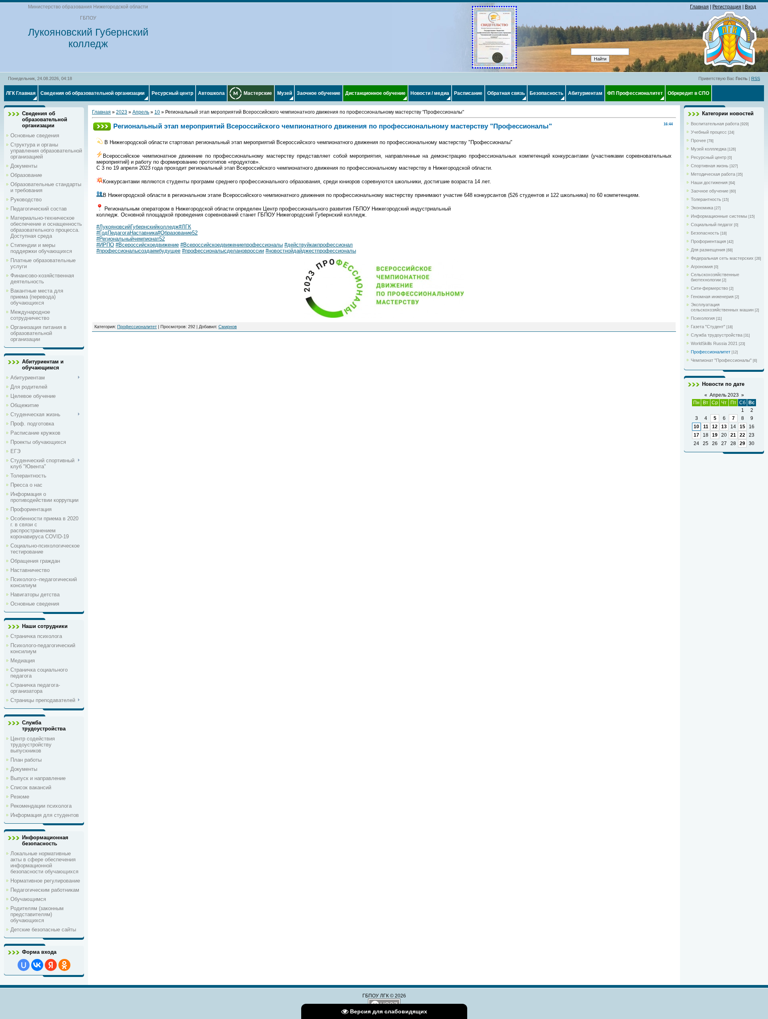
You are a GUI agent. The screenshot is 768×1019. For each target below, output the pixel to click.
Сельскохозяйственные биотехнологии (715, 277)
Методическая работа (713, 174)
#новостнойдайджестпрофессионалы (311, 251)
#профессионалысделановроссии (223, 251)
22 (742, 435)
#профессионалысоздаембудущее (138, 251)
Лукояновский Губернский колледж (88, 37)
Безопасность (705, 233)
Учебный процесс (709, 132)
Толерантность (706, 199)
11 (705, 426)
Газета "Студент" (708, 326)
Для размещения (708, 249)
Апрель (140, 112)
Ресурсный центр (708, 157)
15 (742, 426)
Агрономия (702, 266)
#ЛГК (185, 227)
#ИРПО (105, 245)
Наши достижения (709, 182)
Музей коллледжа (708, 148)
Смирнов (227, 326)
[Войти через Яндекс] (51, 965)
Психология (703, 318)
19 (715, 435)
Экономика (702, 207)
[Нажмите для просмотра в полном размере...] (384, 316)
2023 (121, 112)
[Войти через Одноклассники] (64, 965)
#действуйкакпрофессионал (318, 245)
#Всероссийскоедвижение (147, 245)
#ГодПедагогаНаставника (127, 233)
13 (724, 426)
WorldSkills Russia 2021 (714, 343)
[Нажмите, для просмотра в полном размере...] (494, 65)
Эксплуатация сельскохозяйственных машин (722, 307)
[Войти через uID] (24, 965)
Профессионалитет (137, 326)
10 (157, 112)
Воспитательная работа (715, 123)
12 (715, 426)
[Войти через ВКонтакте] (37, 965)
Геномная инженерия (712, 296)
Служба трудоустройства (716, 335)
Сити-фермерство (709, 288)
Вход (750, 7)
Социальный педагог (712, 224)
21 (733, 435)
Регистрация (726, 7)
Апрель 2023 (724, 395)
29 (742, 443)
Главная (699, 7)
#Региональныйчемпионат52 (130, 239)
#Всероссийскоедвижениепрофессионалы (231, 245)
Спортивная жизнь (709, 165)
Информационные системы (719, 216)
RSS (755, 78)
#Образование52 (178, 233)
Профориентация (708, 241)
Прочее (698, 140)
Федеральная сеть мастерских (722, 258)
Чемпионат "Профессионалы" (721, 360)
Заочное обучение (709, 191)
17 (696, 435)
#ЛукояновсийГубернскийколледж (137, 227)
